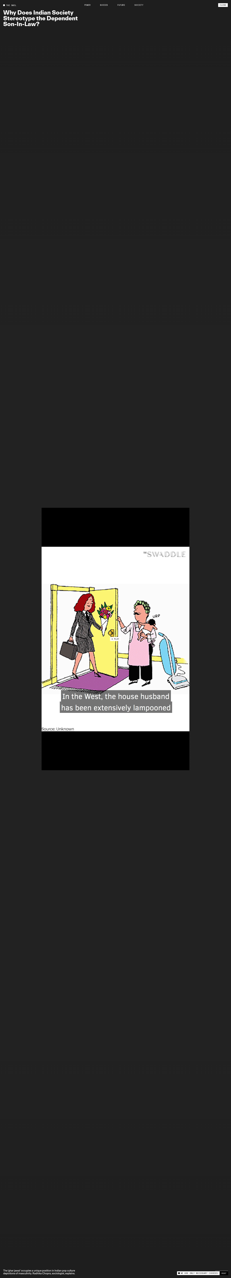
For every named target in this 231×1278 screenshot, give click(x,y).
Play (116, 639)
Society (138, 5)
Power (87, 5)
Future (121, 5)
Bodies (104, 5)
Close (223, 5)
